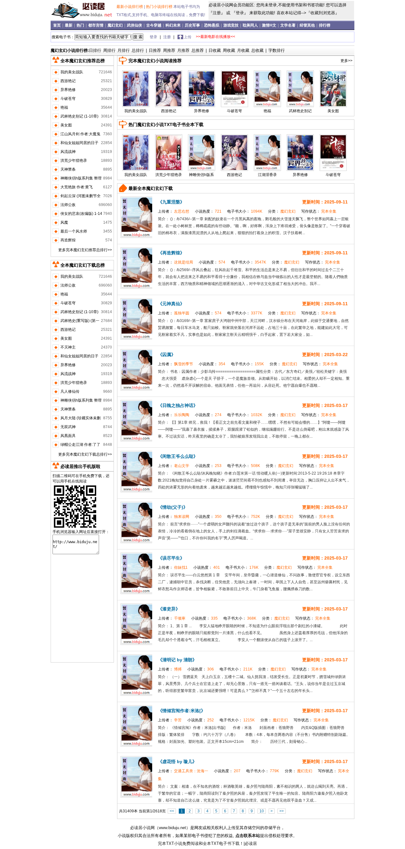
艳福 (267, 111)
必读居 (251, 843)
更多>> (346, 60)
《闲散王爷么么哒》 (178, 456)
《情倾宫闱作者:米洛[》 (181, 710)
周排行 (109, 50)
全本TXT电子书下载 (221, 843)
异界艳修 (201, 111)
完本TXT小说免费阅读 (178, 843)
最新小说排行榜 (130, 6)
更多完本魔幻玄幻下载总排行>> (85, 454)
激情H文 (269, 25)
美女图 (333, 111)
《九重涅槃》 (171, 201)
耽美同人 (251, 25)
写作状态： (318, 211)
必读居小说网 (142, 827)
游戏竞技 (231, 25)
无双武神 (68, 427)
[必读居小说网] (84, 18)
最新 (69, 25)
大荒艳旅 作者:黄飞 (76, 187)
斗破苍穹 (234, 111)
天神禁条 (68, 169)
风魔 (64, 222)
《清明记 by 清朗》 (177, 659)
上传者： (174, 211)
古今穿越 (154, 25)
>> (281, 811)
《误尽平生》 (171, 558)
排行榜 (324, 25)
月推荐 (183, 50)
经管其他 (308, 25)
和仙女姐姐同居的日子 (79, 143)
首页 (57, 25)
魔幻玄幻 (116, 25)
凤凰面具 (68, 436)
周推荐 (169, 50)
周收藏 (229, 50)
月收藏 (243, 50)
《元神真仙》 (171, 303)
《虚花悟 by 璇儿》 (177, 761)
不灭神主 (68, 347)
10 (261, 811)
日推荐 (155, 50)
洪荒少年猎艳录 (168, 175)
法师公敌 (68, 205)
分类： (282, 211)
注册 (217, 12)
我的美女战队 (135, 111)
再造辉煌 (68, 240)
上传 (187, 37)
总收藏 (257, 50)
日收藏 (215, 50)
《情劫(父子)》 (173, 507)
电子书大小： (245, 211)
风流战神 (68, 151)
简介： (164, 219)
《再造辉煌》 (171, 252)
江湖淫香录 (267, 175)
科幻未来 (173, 25)
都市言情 (96, 25)
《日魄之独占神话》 (178, 405)
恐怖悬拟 (212, 25)
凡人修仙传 (69, 391)
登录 (240, 12)
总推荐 (197, 50)
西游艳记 (168, 111)
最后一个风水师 (73, 231)
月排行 (123, 50)
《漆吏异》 (169, 608)
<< (172, 811)
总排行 (138, 50)
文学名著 (288, 25)
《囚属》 (167, 354)
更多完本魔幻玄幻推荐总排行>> (85, 250)
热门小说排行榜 (159, 6)
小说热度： (208, 211)
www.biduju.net (172, 827)
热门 (81, 25)
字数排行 (276, 50)
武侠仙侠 (135, 25)
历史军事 (193, 25)
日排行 (95, 50)
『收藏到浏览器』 (322, 12)
